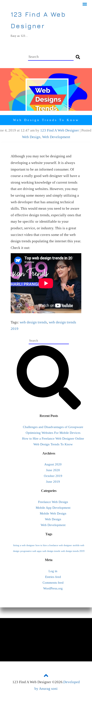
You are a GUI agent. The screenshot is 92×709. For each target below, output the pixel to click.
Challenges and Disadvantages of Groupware (53, 427)
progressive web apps (31, 551)
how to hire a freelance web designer (54, 545)
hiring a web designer (24, 545)
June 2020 (53, 470)
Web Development (56, 137)
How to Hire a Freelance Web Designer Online (53, 438)
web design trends (33, 322)
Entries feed (53, 577)
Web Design (31, 137)
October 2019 (53, 476)
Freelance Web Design (53, 502)
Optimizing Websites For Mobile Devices (53, 432)
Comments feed (53, 582)
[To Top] (46, 675)
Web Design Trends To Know (53, 444)
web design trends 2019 (73, 551)
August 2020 (53, 464)
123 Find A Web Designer (59, 130)
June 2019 (53, 481)
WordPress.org (53, 588)
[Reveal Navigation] (85, 5)
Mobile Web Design (53, 513)
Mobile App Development (53, 507)
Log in (53, 571)
